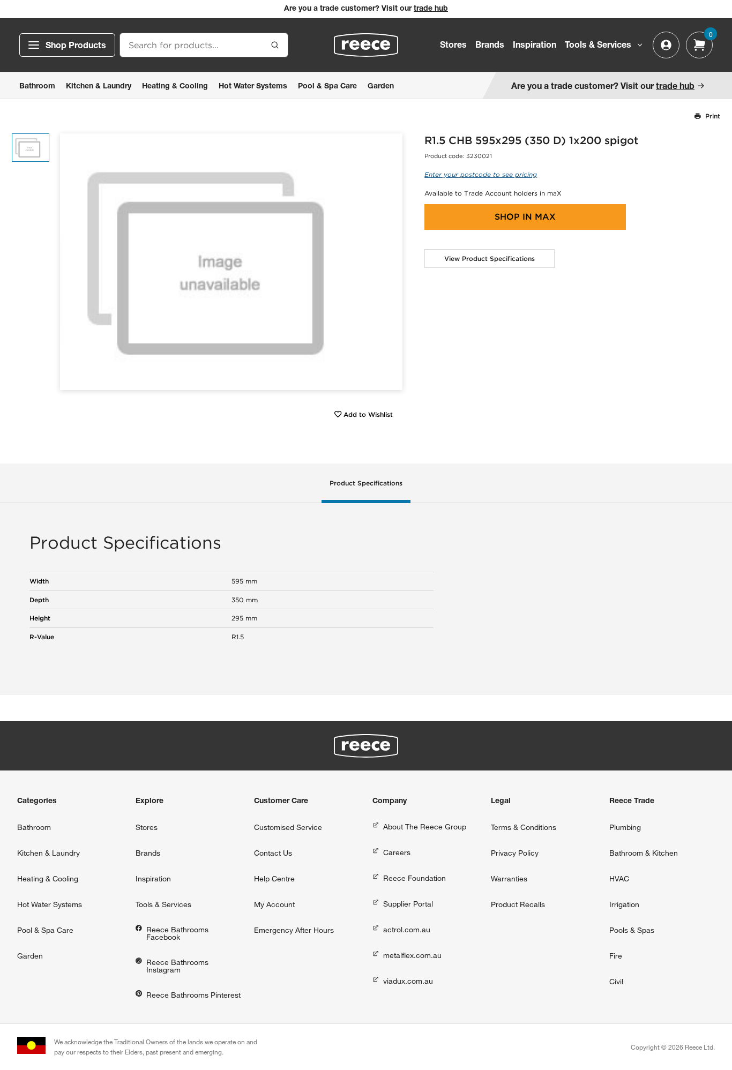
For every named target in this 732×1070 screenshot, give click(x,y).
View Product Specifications (489, 259)
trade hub (431, 9)
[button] (390, 262)
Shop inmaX (525, 217)
